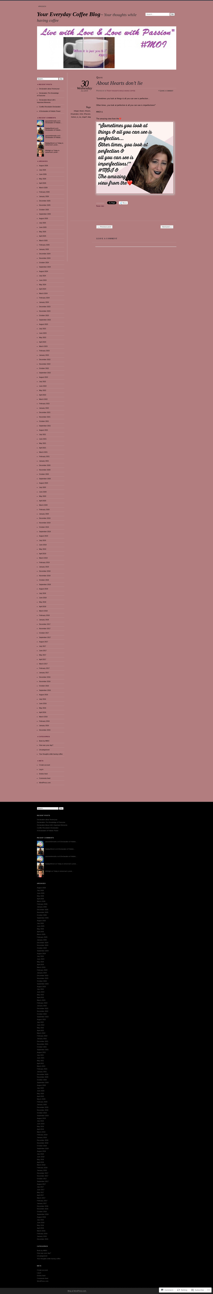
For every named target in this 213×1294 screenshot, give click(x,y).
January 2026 (44, 196)
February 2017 (44, 668)
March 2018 (43, 611)
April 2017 (42, 659)
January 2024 (44, 302)
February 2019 (44, 562)
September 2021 (45, 426)
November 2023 (44, 311)
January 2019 (44, 567)
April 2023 (42, 342)
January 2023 (44, 355)
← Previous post (104, 227)
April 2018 (42, 606)
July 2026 (42, 170)
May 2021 (42, 443)
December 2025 (44, 201)
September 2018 (45, 584)
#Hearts (87, 111)
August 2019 (43, 536)
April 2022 (42, 395)
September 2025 (45, 214)
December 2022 (44, 359)
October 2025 (44, 209)
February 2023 (44, 351)
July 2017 (42, 646)
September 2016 (45, 690)
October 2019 (44, 527)
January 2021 (44, 461)
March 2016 (43, 717)
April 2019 (42, 553)
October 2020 (44, 474)
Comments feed (44, 778)
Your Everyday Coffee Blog (68, 14)
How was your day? (46, 745)
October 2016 (44, 686)
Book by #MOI (44, 741)
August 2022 (43, 377)
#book (81, 111)
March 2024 (43, 293)
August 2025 (43, 218)
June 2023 (43, 333)
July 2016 (42, 699)
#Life (81, 114)
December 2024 (44, 254)
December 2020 (44, 465)
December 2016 (44, 677)
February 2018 (44, 615)
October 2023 (44, 315)
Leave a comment (166, 91)
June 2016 (43, 703)
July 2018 (42, 593)
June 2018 (43, 598)
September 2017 (45, 637)
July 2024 (42, 276)
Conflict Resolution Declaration (50, 107)
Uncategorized (44, 750)
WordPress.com (45, 782)
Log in (41, 769)
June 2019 (43, 545)
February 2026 (44, 192)
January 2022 (44, 408)
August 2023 (43, 324)
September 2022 (45, 373)
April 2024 (42, 289)
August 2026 (43, 165)
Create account (44, 765)
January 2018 (44, 620)
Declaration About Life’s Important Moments (52, 825)
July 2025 (42, 223)
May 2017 (42, 655)
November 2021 (44, 417)
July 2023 (42, 328)
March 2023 (43, 346)
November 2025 (44, 205)
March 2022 (43, 399)
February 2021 (44, 456)
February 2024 (44, 298)
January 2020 (44, 514)
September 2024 (45, 267)
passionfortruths (51, 121)
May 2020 (42, 496)
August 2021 (43, 430)
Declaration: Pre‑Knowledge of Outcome (51, 822)
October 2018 (44, 580)
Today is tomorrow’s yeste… (54, 144)
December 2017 (44, 624)
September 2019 (45, 531)
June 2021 (43, 439)
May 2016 (42, 708)
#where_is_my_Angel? (79, 117)
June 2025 (43, 227)
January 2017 (44, 672)
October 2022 (44, 368)
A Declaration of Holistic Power (50, 111)
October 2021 (44, 421)
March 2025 (43, 240)
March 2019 (43, 558)
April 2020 (42, 501)
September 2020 (45, 479)
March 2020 (43, 505)
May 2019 (42, 549)
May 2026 (42, 179)
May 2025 (42, 232)
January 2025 (44, 249)
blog (89, 117)
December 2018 (44, 571)
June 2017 (43, 650)
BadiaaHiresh (50, 128)
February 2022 (44, 403)
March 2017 (43, 664)
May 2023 (42, 337)
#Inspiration (75, 114)
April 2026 (42, 183)
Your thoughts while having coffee (121, 91)
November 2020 (44, 470)
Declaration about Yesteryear (49, 89)
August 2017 (43, 642)
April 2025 (42, 236)
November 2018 (44, 575)
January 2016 (44, 725)
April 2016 (42, 712)
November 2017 (44, 628)
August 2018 (43, 589)
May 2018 (42, 602)
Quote (99, 77)
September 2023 (45, 320)
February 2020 (44, 509)
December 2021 (44, 412)
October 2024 (44, 262)
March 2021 (43, 452)
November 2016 (44, 681)
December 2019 (44, 518)
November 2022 (44, 364)
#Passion (42, 6)
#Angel (76, 111)
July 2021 (42, 434)
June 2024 (43, 280)
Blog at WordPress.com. (77, 1291)
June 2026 (43, 174)
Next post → (167, 227)
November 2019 (44, 523)
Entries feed (43, 774)
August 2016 (43, 694)
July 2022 (42, 381)
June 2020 (43, 492)
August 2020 (43, 483)
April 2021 (42, 448)
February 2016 (44, 721)
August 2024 (43, 271)
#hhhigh (48, 150)
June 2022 (43, 386)
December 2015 (44, 730)
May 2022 (42, 390)
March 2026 (43, 187)
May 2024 (42, 284)
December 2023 (44, 306)
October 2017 (44, 633)
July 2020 (42, 487)
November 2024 (44, 258)
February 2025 (44, 245)
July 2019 (42, 540)
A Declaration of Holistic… (53, 122)
